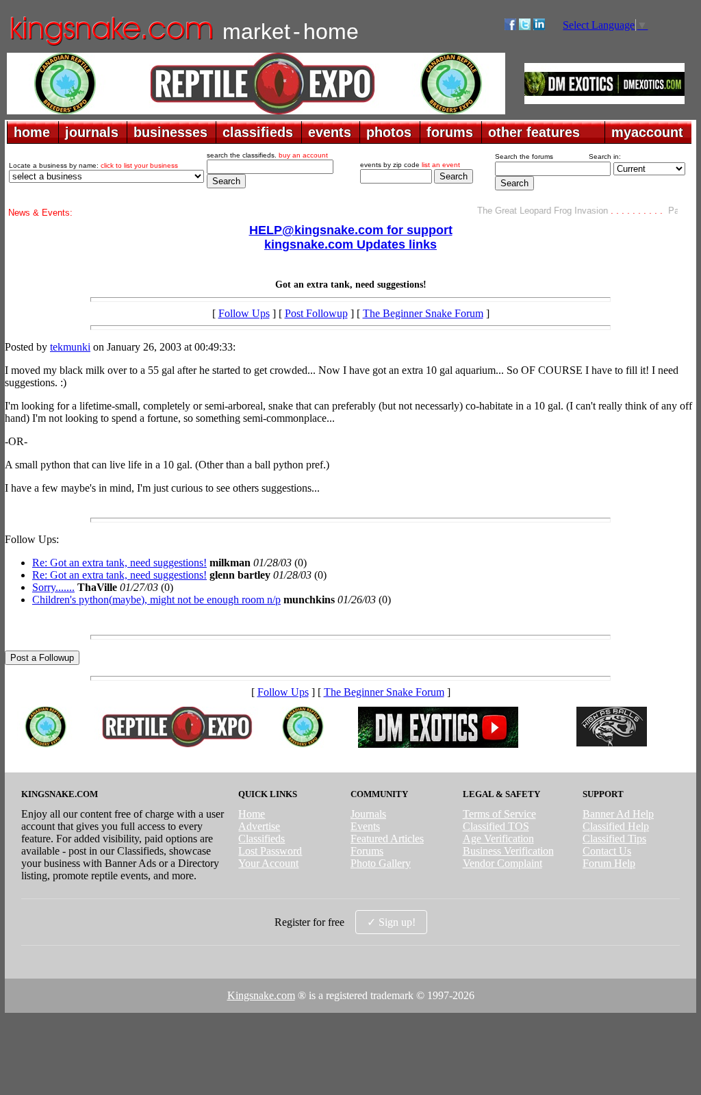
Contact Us (607, 851)
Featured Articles (387, 838)
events (329, 132)
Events (365, 826)
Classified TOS (496, 826)
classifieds (257, 132)
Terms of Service (499, 814)
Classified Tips (614, 838)
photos (388, 132)
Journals (368, 814)
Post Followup (316, 313)
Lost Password (270, 851)
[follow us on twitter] (525, 26)
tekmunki (70, 347)
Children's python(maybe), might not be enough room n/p (156, 599)
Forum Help (609, 863)
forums (449, 132)
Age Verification (498, 838)
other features (534, 132)
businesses (170, 132)
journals (91, 132)
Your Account (268, 863)
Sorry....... (53, 587)
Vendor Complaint (502, 863)
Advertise (259, 826)
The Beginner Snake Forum (423, 313)
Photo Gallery (380, 863)
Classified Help (616, 826)
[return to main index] (110, 45)
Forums (366, 851)
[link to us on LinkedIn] (539, 26)
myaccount (647, 132)
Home (251, 814)
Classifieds (261, 838)
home (32, 132)
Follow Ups (244, 313)
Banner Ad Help (618, 814)
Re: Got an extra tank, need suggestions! (119, 562)
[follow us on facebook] (510, 26)
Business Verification (508, 851)
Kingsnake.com (261, 995)
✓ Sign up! (391, 922)
